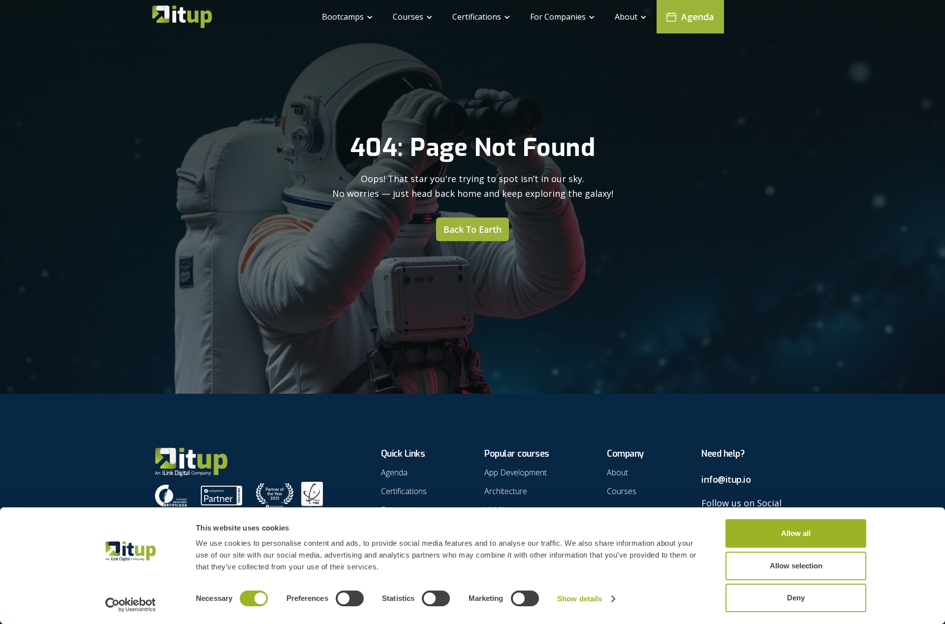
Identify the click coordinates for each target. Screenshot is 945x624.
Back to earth (472, 229)
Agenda (394, 472)
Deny (796, 597)
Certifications (404, 491)
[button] (347, 16)
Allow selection (796, 566)
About (617, 472)
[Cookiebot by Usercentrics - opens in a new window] (131, 604)
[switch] (350, 598)
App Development (515, 472)
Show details (579, 598)
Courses (621, 491)
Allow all (796, 533)
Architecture (505, 491)
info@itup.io (726, 479)
